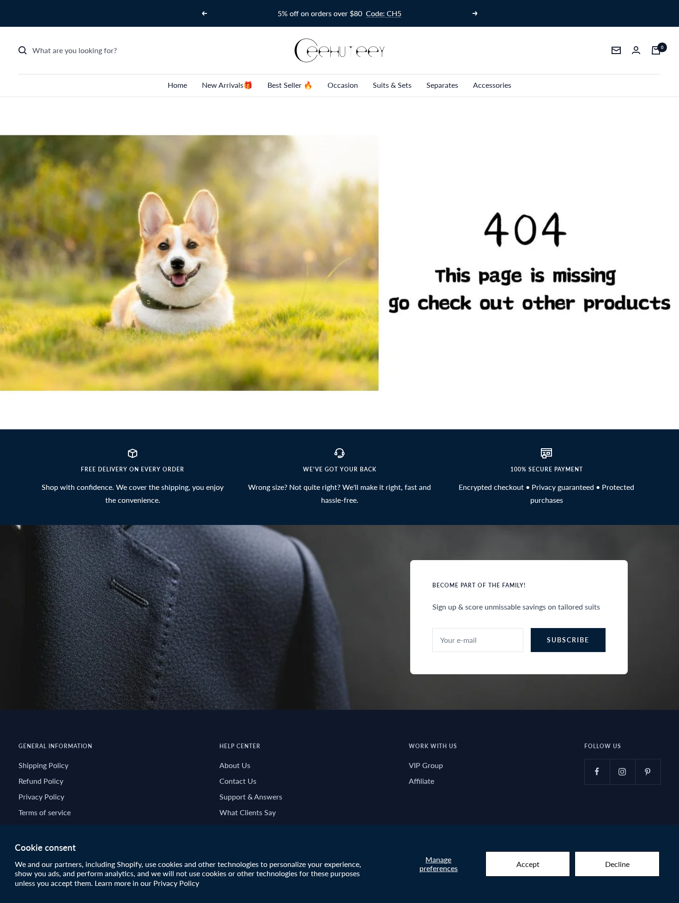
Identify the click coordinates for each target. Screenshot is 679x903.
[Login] (636, 50)
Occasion (342, 84)
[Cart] (656, 50)
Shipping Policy (43, 765)
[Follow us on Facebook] (597, 771)
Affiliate (421, 780)
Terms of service (44, 812)
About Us (234, 765)
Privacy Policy (176, 883)
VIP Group (426, 765)
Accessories (492, 84)
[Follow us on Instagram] (622, 771)
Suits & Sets (392, 84)
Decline (617, 864)
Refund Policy (40, 780)
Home (177, 84)
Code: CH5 (383, 13)
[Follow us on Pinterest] (648, 771)
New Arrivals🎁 (227, 84)
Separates (442, 84)
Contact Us (237, 780)
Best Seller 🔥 (290, 84)
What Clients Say (247, 812)
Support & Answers (250, 796)
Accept (528, 864)
